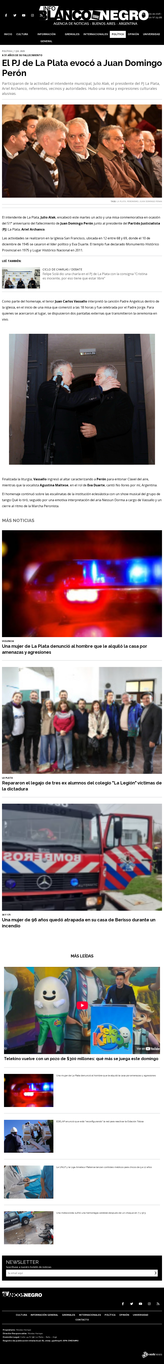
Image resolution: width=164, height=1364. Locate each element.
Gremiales (72, 34)
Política (118, 34)
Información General (46, 38)
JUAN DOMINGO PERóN (150, 201)
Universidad (151, 34)
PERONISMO (132, 201)
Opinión (133, 34)
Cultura (22, 34)
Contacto (82, 1319)
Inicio (8, 34)
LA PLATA (121, 201)
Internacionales (95, 34)
